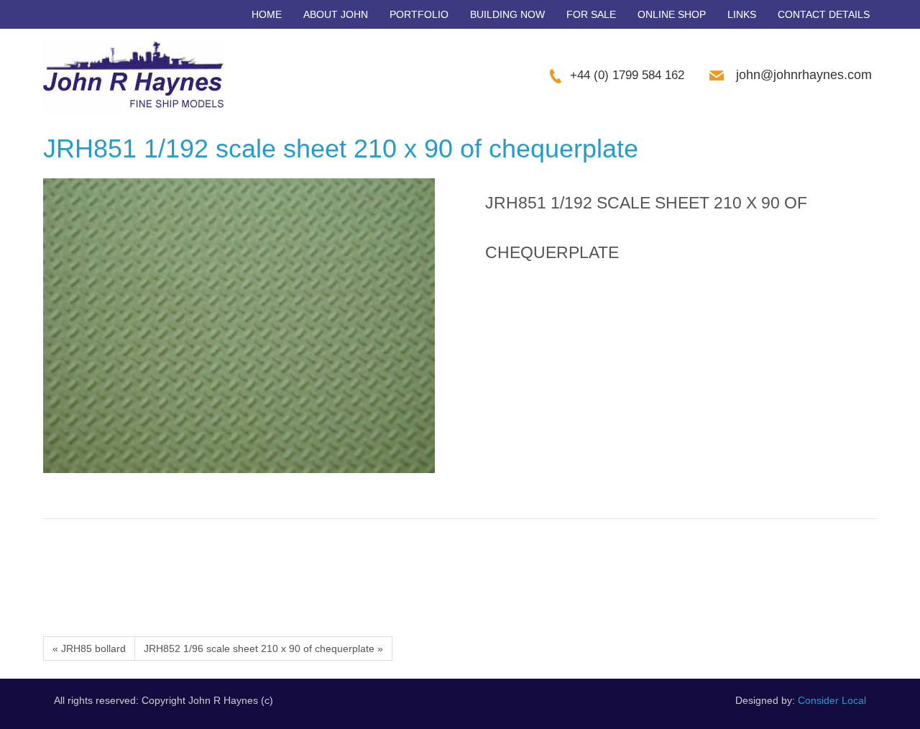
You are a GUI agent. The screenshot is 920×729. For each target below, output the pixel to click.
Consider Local (832, 700)
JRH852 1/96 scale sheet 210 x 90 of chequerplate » (263, 648)
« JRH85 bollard (89, 648)
